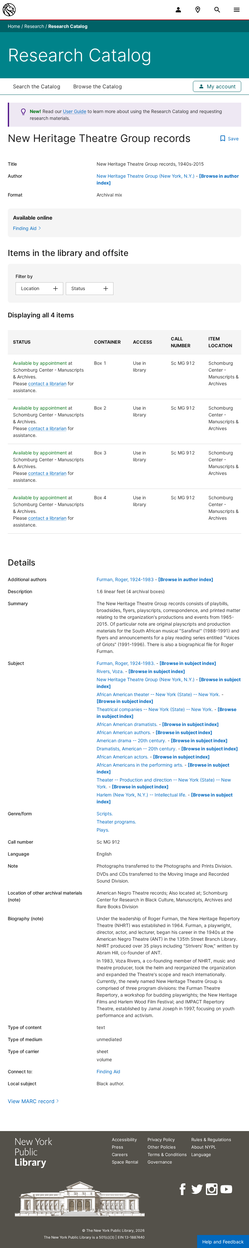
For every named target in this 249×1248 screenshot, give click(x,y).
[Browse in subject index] (188, 663)
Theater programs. (116, 821)
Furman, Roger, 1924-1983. (126, 663)
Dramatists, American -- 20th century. (137, 748)
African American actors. (122, 756)
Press (117, 1147)
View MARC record (31, 1101)
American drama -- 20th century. (131, 740)
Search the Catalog (36, 86)
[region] (124, 432)
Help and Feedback (223, 1241)
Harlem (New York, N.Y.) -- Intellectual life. (141, 794)
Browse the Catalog (97, 86)
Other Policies (162, 1147)
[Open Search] (217, 9)
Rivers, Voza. (110, 671)
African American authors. (124, 732)
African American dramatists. (127, 724)
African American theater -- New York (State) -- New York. (158, 694)
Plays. (103, 830)
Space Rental (125, 1162)
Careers (120, 1154)
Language (201, 1154)
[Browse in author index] (185, 579)
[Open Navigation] (236, 9)
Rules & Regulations (211, 1139)
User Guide (74, 111)
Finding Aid (108, 1071)
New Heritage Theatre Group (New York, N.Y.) (146, 176)
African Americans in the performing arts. (140, 765)
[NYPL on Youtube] (226, 1189)
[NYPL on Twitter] (197, 1189)
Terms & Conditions (167, 1154)
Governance (160, 1162)
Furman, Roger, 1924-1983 (125, 579)
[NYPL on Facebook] (183, 1189)
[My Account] (178, 9)
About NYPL (203, 1147)
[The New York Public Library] (9, 9)
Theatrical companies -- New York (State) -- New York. (155, 709)
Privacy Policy (161, 1139)
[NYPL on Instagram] (212, 1189)
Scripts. (105, 813)
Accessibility (124, 1139)
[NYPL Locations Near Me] (198, 9)
